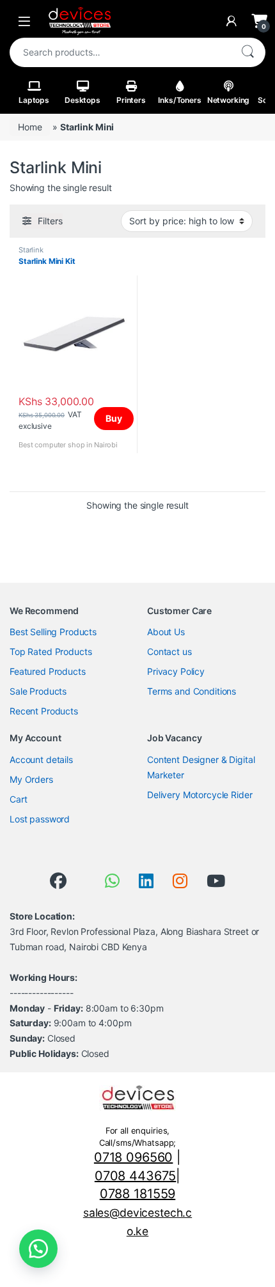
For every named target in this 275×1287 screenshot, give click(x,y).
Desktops (82, 100)
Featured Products (48, 671)
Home (30, 126)
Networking (228, 100)
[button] (38, 1248)
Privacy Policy (176, 671)
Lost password (40, 818)
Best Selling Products (53, 631)
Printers (131, 100)
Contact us (169, 651)
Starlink (31, 249)
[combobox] (120, 52)
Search (247, 52)
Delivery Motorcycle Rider (200, 794)
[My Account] (231, 21)
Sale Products (38, 691)
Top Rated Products (50, 651)
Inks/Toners (179, 100)
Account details (41, 759)
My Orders (31, 779)
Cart (18, 799)
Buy (114, 418)
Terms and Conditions (191, 691)
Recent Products (44, 710)
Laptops (34, 100)
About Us (166, 631)
